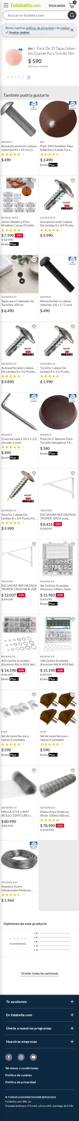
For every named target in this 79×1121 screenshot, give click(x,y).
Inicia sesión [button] (57, 5)
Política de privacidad (20, 1082)
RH (30, 48)
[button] (39, 16)
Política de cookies (18, 1075)
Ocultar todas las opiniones (39, 973)
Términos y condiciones (21, 1068)
